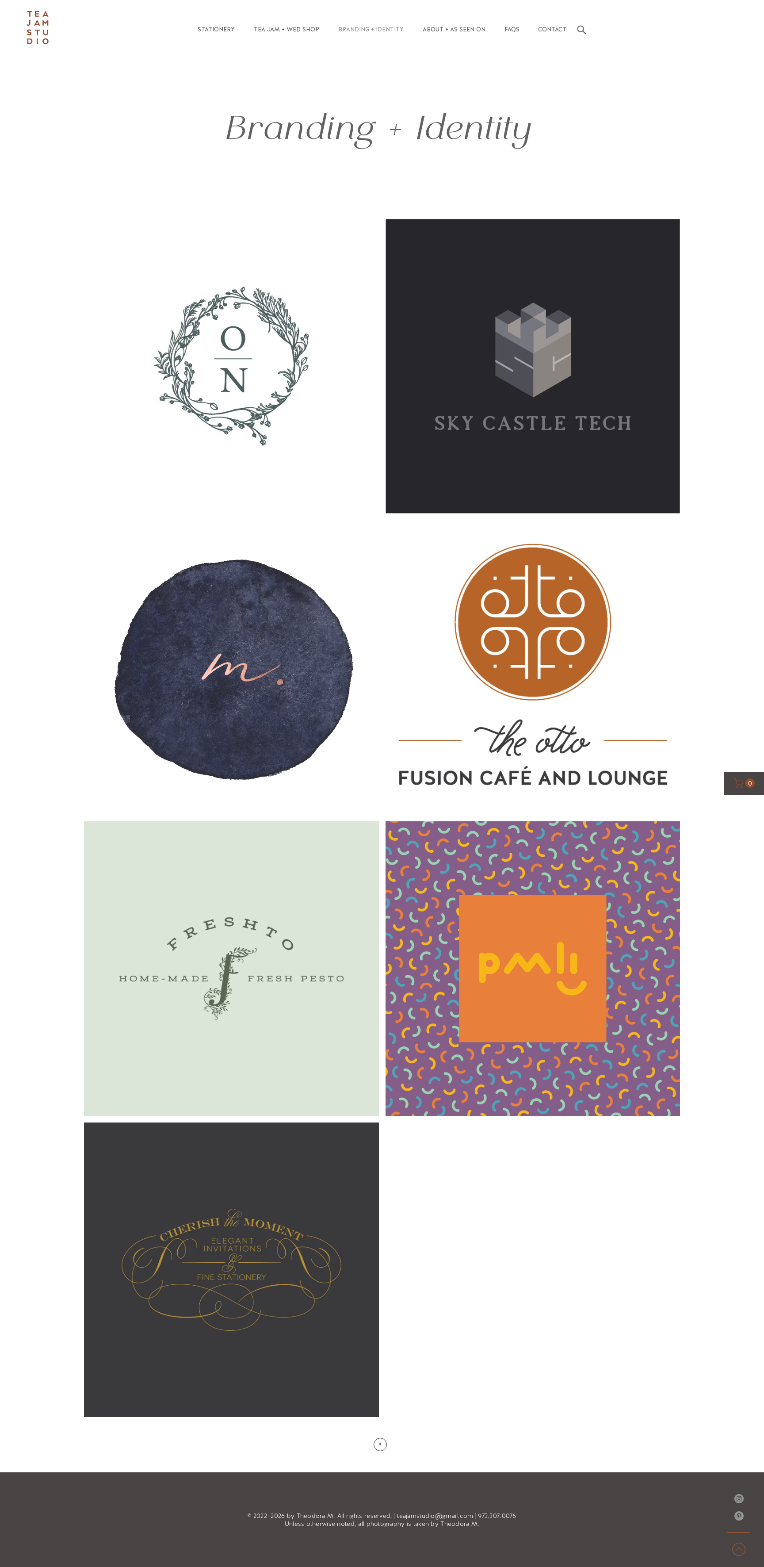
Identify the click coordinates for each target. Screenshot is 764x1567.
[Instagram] (739, 1498)
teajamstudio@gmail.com (435, 1516)
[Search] (581, 29)
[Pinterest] (739, 1516)
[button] (216, 29)
